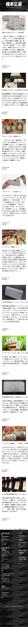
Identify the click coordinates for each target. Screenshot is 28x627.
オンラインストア (22, 547)
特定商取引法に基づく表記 (22, 558)
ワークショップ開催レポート (11, 247)
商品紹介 (21, 540)
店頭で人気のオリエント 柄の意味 (13, 33)
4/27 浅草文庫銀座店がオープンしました (14, 494)
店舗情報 (21, 553)
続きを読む (4, 67)
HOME (20, 533)
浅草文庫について (22, 537)
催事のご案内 (22, 550)
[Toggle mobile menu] (27, 10)
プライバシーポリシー (22, 562)
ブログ (21, 555)
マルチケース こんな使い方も (11, 192)
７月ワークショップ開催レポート (12, 136)
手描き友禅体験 (22, 543)
